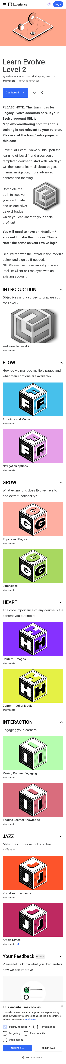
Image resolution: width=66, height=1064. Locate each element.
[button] (33, 1057)
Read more (30, 1019)
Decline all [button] (48, 1048)
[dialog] (33, 1033)
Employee (35, 271)
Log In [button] (58, 4)
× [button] (62, 1005)
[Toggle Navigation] (4, 4)
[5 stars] (33, 80)
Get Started (12, 92)
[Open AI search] (49, 4)
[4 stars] (30, 80)
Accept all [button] (17, 1048)
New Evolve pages (41, 135)
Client (19, 271)
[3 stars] (27, 80)
